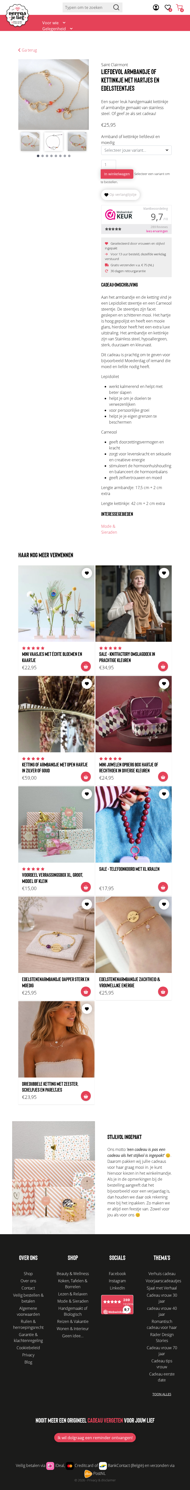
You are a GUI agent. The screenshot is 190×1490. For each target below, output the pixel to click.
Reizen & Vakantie (73, 1321)
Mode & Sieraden (109, 529)
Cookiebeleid (28, 1347)
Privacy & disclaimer (101, 1480)
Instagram (117, 1281)
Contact (176, 37)
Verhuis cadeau (161, 1273)
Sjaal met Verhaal (162, 1288)
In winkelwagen (117, 174)
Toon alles (161, 1394)
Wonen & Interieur (73, 1328)
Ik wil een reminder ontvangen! (95, 1437)
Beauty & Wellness (73, 1273)
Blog (155, 37)
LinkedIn (117, 1288)
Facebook (117, 1273)
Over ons (134, 37)
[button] (38, 156)
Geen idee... (73, 1336)
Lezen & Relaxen (72, 1294)
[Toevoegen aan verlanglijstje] (87, 573)
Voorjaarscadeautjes (163, 1281)
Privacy (28, 1355)
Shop (28, 1273)
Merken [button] (49, 52)
